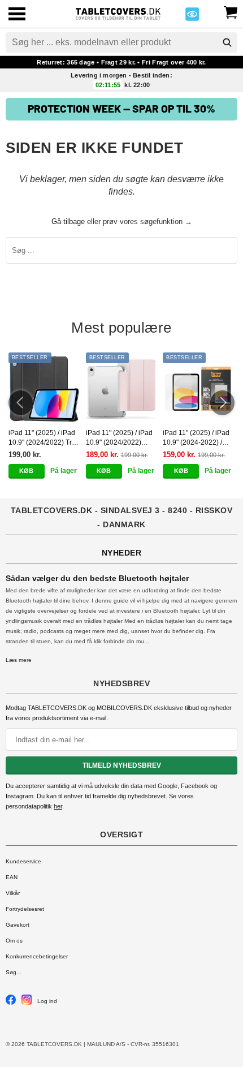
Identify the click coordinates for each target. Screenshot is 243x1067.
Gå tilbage (68, 221)
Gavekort (17, 925)
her (58, 806)
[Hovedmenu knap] (16, 15)
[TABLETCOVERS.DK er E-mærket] (192, 17)
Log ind (47, 1001)
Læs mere (19, 660)
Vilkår (13, 893)
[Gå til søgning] (227, 42)
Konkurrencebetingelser (37, 956)
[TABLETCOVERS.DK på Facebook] (11, 1003)
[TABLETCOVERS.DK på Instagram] (26, 1003)
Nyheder (122, 552)
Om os (14, 940)
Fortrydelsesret (25, 909)
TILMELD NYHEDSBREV (122, 765)
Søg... (13, 972)
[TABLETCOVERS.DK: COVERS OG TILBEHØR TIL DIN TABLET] (117, 12)
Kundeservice (23, 861)
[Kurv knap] (230, 11)
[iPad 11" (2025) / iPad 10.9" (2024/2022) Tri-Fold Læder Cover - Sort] (44, 388)
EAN (12, 877)
